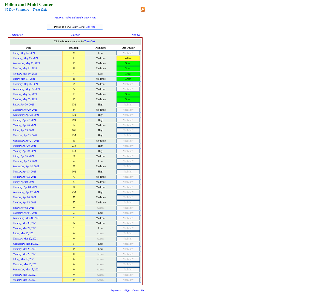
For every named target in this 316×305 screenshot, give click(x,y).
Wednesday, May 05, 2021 (26, 89)
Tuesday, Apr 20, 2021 (24, 145)
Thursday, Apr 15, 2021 (25, 161)
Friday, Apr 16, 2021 (23, 156)
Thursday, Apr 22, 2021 (25, 135)
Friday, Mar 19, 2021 (24, 259)
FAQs (127, 290)
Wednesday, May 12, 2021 (26, 63)
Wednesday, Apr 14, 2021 (26, 166)
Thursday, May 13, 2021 (25, 58)
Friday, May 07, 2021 (24, 78)
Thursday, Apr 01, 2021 (25, 212)
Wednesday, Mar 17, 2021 (26, 269)
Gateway (75, 34)
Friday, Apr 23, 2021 (23, 130)
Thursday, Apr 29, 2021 (25, 109)
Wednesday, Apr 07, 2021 (26, 192)
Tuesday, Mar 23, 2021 (25, 248)
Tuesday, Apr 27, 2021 (24, 120)
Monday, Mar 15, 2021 (25, 279)
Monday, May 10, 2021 (25, 73)
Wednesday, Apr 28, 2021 (26, 114)
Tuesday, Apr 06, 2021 (24, 197)
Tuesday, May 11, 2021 (25, 68)
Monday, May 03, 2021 (25, 99)
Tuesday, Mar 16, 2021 (25, 274)
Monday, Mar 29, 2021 (25, 228)
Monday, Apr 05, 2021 (24, 202)
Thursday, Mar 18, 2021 (25, 264)
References (116, 290)
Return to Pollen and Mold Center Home (75, 17)
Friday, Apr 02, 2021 (23, 207)
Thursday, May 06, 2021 (25, 83)
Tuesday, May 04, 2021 (25, 94)
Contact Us (138, 290)
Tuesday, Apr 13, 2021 (24, 171)
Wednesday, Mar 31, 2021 (26, 218)
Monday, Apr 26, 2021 (24, 125)
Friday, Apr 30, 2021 (23, 104)
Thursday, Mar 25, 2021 (25, 238)
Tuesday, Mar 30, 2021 (25, 223)
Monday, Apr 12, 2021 (24, 176)
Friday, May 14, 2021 (24, 53)
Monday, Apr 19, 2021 (24, 150)
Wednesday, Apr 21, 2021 (26, 140)
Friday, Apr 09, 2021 (23, 181)
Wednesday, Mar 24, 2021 (26, 243)
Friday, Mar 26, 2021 (24, 233)
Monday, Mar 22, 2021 (25, 254)
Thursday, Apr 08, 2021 (25, 187)
